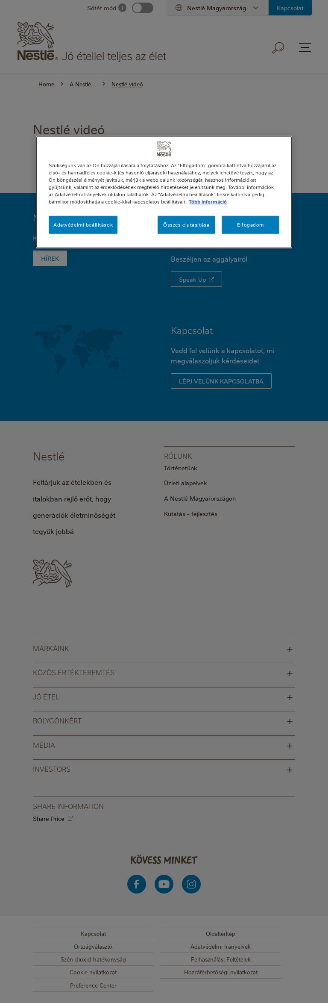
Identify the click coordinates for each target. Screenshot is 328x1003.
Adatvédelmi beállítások (83, 224)
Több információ (208, 201)
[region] (164, 192)
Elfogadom (250, 224)
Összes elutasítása (186, 224)
